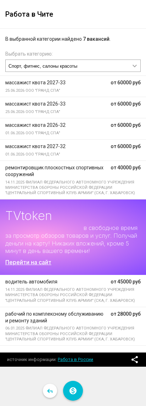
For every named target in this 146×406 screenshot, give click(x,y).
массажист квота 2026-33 (35, 104)
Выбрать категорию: (29, 54)
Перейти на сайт (28, 262)
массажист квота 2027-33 (35, 82)
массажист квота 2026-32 (35, 125)
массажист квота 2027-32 (35, 146)
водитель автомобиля (31, 281)
